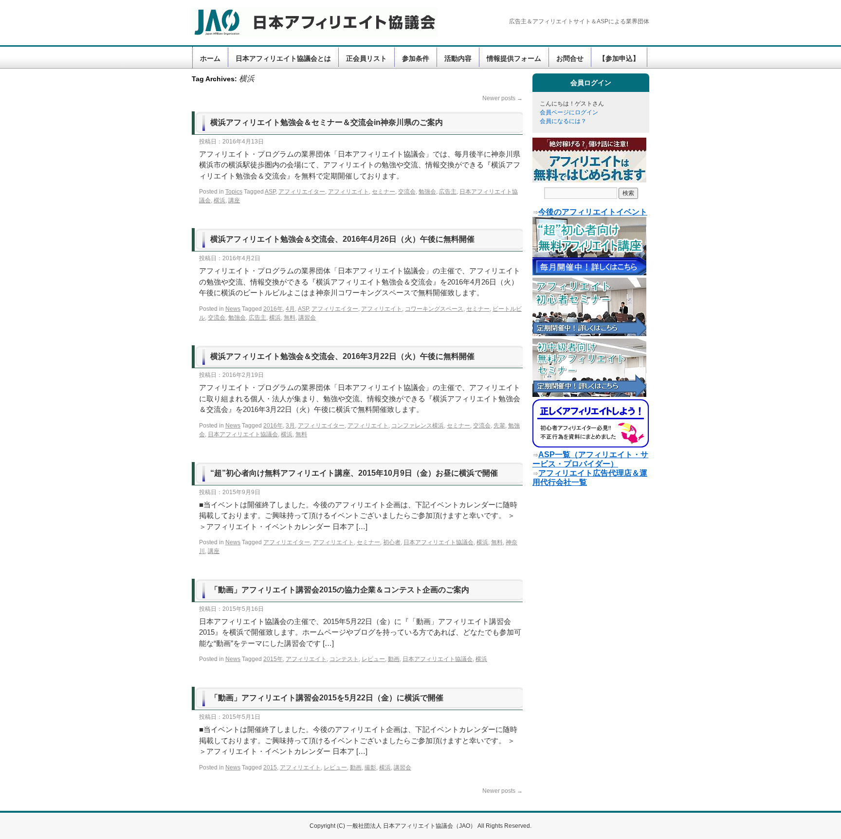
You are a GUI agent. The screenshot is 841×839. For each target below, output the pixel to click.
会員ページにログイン (569, 112)
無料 (289, 317)
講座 (234, 200)
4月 (290, 308)
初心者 (392, 542)
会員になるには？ (563, 121)
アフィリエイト (348, 191)
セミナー (383, 191)
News (232, 308)
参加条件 (415, 58)
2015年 (273, 659)
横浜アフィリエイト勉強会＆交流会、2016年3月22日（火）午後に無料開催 (342, 356)
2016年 (273, 308)
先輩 (499, 425)
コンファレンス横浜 (417, 425)
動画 (394, 659)
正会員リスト (366, 58)
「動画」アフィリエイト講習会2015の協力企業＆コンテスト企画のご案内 (339, 590)
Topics (233, 191)
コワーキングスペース (434, 308)
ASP (270, 191)
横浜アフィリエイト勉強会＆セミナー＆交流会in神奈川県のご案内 (326, 122)
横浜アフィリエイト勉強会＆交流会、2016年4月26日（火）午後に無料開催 (342, 239)
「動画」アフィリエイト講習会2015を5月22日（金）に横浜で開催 (326, 698)
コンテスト (344, 659)
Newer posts (502, 98)
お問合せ (570, 58)
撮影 (370, 767)
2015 (270, 767)
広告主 (448, 191)
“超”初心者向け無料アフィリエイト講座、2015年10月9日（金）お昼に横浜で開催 (354, 473)
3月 (290, 425)
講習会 (307, 317)
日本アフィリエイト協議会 (243, 434)
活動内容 (458, 58)
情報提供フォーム (514, 58)
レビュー (373, 659)
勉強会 (427, 191)
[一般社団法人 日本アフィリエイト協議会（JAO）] (308, 21)
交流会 (407, 191)
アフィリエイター (301, 191)
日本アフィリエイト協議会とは (283, 58)
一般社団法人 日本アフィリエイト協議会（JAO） (412, 825)
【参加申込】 (619, 58)
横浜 (219, 200)
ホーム (210, 58)
